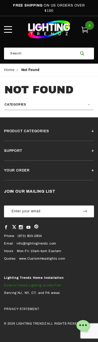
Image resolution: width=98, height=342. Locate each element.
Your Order (17, 170)
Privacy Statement (21, 309)
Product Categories (26, 131)
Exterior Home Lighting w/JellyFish (32, 285)
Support (13, 151)
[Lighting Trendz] (49, 29)
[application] (83, 327)
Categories (15, 104)
